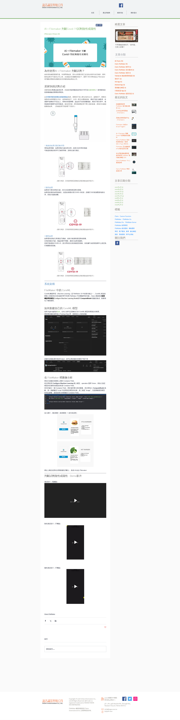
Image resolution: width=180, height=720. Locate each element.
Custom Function (125, 216)
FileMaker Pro (119, 222)
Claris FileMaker (49, 614)
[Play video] (75, 125)
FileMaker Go (127, 219)
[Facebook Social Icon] (121, 5)
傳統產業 (132, 228)
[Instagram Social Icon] (135, 699)
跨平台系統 (129, 234)
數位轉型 (133, 231)
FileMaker (118, 219)
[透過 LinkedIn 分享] (56, 621)
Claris (117, 216)
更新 (116, 234)
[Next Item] (135, 35)
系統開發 (122, 234)
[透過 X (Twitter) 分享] (50, 621)
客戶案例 (122, 231)
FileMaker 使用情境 (121, 225)
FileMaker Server (130, 222)
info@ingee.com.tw (110, 709)
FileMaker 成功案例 (121, 228)
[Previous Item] (118, 35)
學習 (116, 231)
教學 (127, 231)
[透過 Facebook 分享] (45, 621)
